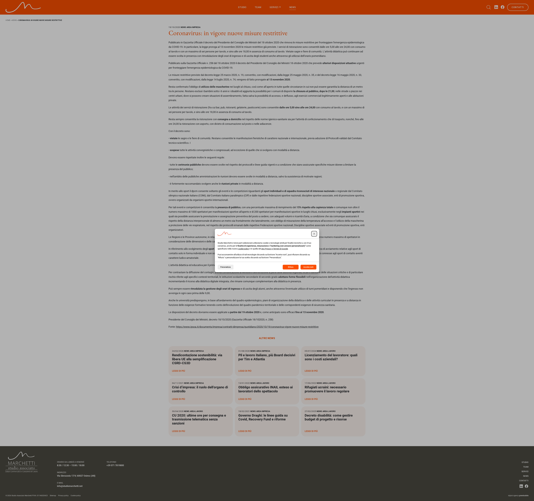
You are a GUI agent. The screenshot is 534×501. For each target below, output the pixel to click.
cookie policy (243, 249)
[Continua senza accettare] (314, 234)
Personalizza (225, 267)
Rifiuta (290, 267)
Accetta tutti (308, 267)
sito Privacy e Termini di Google (274, 249)
